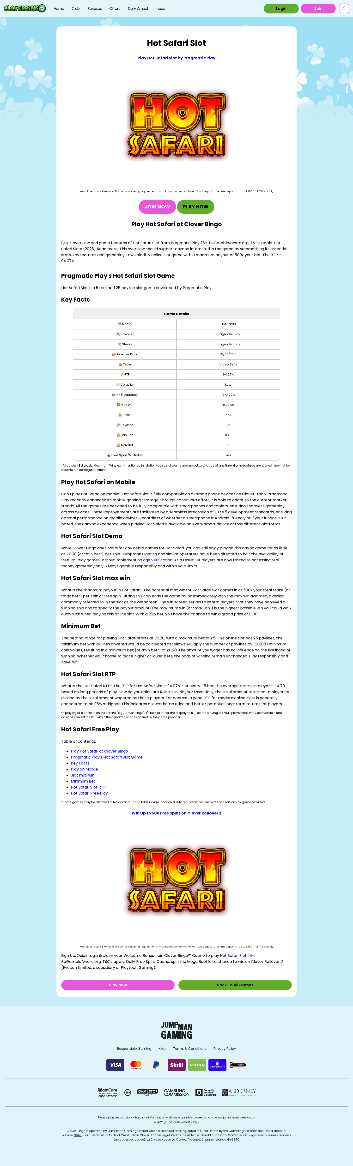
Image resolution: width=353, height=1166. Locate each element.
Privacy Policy (224, 1048)
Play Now (195, 206)
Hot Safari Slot (233, 955)
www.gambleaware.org (190, 1117)
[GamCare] (107, 1093)
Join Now (157, 206)
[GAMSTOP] (147, 1092)
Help (162, 1048)
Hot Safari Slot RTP (88, 787)
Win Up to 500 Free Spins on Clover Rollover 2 (176, 813)
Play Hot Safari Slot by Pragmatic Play (176, 58)
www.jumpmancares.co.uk (235, 1117)
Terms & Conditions (189, 1048)
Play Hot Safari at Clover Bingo (99, 751)
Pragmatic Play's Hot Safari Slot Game (107, 757)
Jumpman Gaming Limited (128, 1131)
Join (318, 8)
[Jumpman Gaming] (176, 1037)
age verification (157, 560)
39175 (78, 1135)
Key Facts (80, 763)
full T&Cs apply (264, 191)
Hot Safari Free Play (89, 793)
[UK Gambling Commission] (176, 1092)
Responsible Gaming (134, 1048)
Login (281, 8)
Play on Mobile (84, 769)
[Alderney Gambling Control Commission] (239, 1092)
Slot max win (82, 775)
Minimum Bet (83, 781)
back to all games (235, 985)
